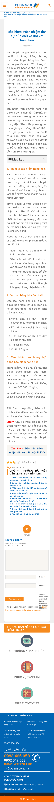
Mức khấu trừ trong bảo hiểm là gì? (37, 723)
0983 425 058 (17, 756)
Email (42, 586)
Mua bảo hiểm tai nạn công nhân (13, 723)
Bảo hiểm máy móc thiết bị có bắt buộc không (12, 734)
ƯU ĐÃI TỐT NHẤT (27, 703)
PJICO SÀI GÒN (10, 13)
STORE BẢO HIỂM (11, 743)
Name (42, 577)
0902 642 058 (14, 760)
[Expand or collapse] (44, 159)
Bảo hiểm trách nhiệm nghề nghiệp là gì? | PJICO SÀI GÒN (36, 734)
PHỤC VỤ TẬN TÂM (27, 677)
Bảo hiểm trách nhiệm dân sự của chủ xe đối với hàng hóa (27, 36)
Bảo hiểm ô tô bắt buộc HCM (25, 514)
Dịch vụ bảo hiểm (25, 13)
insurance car (18, 467)
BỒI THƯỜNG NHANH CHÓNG (27, 651)
